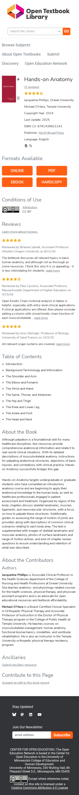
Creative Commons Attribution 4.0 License (39, 788)
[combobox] (33, 31)
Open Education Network (46, 63)
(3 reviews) (31, 87)
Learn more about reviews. (20, 232)
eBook (17, 182)
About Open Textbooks (21, 54)
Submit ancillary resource (19, 665)
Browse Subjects (16, 45)
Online (17, 170)
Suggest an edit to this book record (25, 683)
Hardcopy (52, 182)
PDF (51, 170)
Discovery (10, 63)
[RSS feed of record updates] (31, 146)
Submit (53, 54)
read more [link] (53, 271)
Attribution (29, 207)
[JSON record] (26, 146)
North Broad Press (51, 133)
